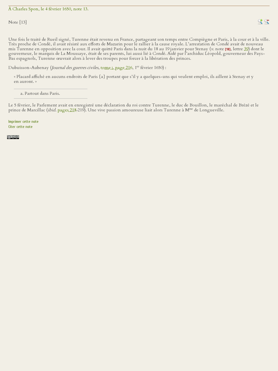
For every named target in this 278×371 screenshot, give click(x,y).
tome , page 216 (116, 68)
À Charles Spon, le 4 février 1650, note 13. (48, 9)
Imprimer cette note (23, 121)
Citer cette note (20, 126)
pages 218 (67, 110)
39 (246, 49)
